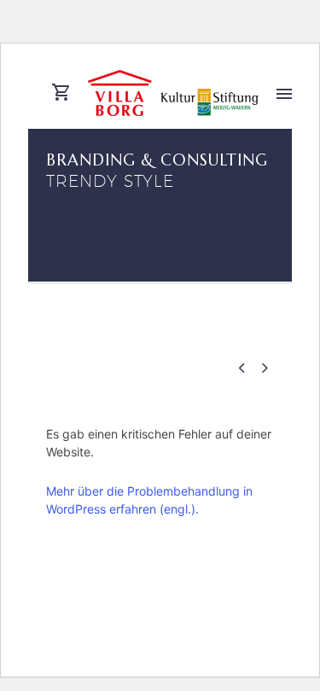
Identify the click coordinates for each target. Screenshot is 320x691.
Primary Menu (284, 94)
